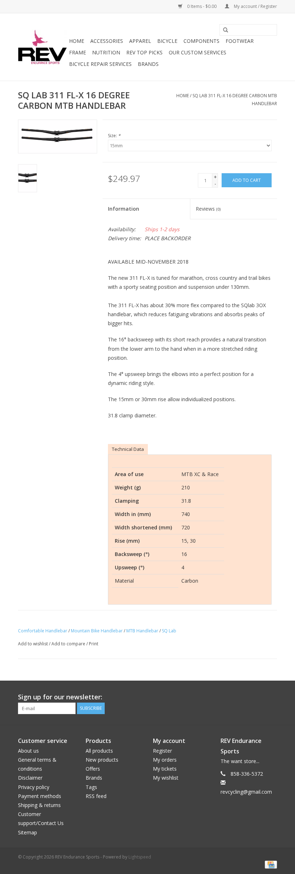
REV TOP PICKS (144, 52)
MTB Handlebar (142, 631)
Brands (148, 63)
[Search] (223, 30)
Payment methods (39, 796)
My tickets (165, 768)
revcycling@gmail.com (246, 791)
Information (123, 208)
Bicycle (167, 40)
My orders (165, 759)
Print (93, 644)
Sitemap (27, 832)
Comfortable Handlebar (42, 631)
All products (99, 750)
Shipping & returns (39, 805)
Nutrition (106, 52)
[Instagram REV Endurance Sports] (271, 697)
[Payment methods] (269, 864)
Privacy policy (33, 787)
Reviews (208, 208)
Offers (93, 768)
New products (102, 759)
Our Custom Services (197, 52)
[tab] (128, 449)
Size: (114, 136)
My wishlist (165, 777)
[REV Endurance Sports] (42, 47)
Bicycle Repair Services (100, 63)
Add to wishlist (33, 644)
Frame (77, 52)
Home (76, 40)
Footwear (240, 40)
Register (162, 750)
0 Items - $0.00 (202, 6)
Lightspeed (139, 857)
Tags (91, 787)
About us (28, 750)
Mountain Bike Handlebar (97, 631)
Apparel (140, 40)
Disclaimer (30, 777)
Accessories (106, 40)
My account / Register (255, 6)
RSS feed (96, 796)
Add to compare (68, 644)
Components (201, 40)
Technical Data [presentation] (128, 449)
